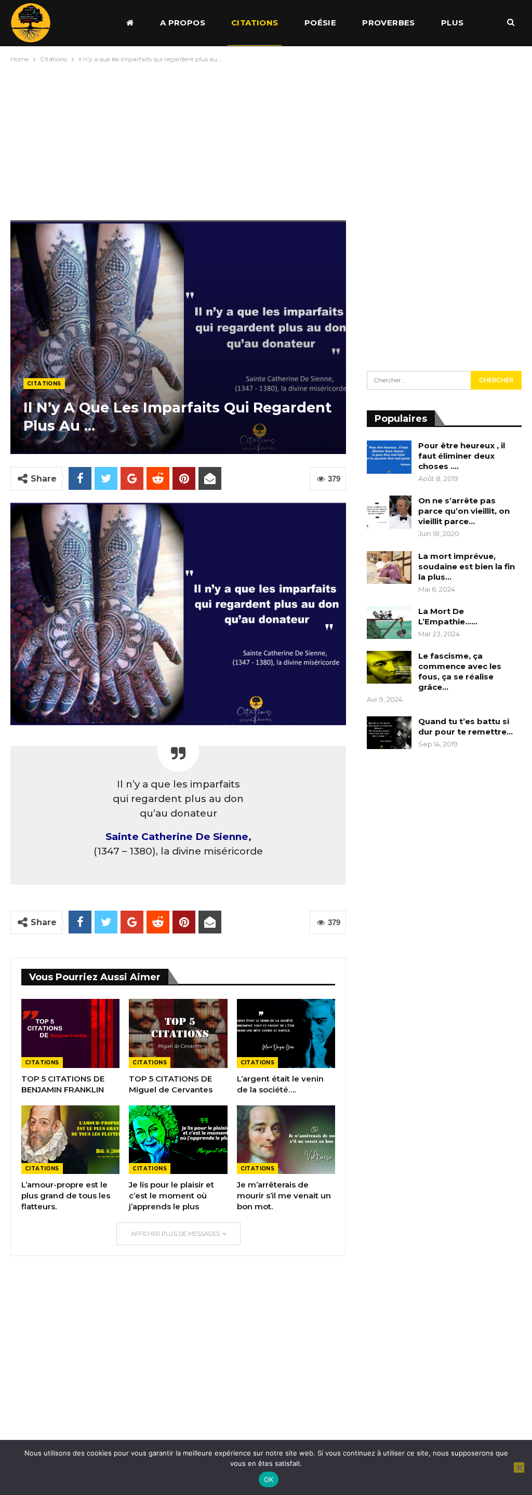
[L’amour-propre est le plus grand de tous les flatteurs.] (70, 1139)
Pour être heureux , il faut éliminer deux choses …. (461, 456)
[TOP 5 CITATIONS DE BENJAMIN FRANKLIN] (70, 1033)
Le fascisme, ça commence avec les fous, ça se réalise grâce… (459, 671)
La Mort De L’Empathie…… (447, 616)
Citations (254, 23)
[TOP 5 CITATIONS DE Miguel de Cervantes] (178, 1033)
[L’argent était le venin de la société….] (286, 1033)
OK (269, 1479)
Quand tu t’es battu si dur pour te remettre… (465, 726)
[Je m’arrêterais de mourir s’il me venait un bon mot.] (286, 1139)
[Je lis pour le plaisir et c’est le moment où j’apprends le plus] (178, 1139)
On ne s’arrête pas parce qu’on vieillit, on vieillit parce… (464, 511)
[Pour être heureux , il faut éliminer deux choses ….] (389, 457)
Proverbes (388, 23)
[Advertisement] (266, 139)
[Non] (519, 1467)
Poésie (320, 23)
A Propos (182, 23)
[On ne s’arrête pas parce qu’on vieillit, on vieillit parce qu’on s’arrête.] (389, 512)
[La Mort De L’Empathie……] (389, 622)
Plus (452, 23)
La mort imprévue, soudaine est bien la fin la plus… (466, 566)
